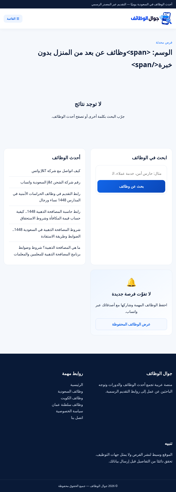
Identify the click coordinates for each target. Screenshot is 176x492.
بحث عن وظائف (131, 186)
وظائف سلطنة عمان (67, 404)
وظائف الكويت (72, 397)
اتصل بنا (77, 417)
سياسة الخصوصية (69, 410)
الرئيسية (76, 384)
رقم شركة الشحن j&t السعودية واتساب (50, 182)
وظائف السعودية (70, 391)
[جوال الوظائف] (151, 18)
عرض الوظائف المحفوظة (131, 324)
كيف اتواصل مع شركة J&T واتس (56, 170)
